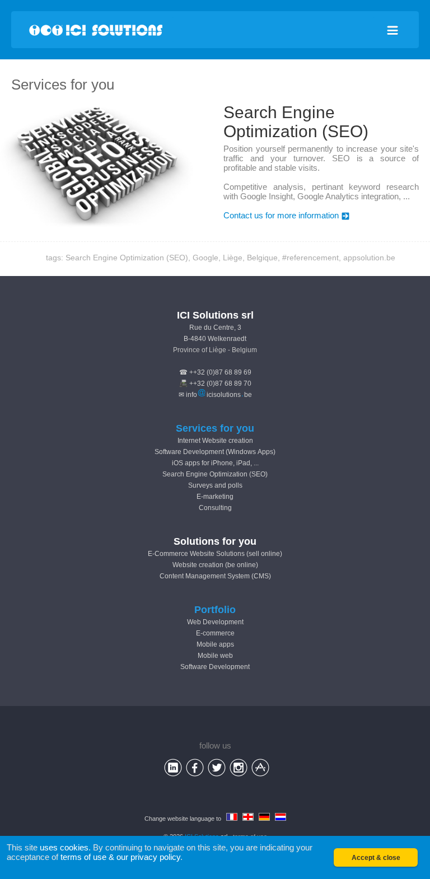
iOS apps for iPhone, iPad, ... (215, 463)
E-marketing (215, 497)
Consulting (215, 508)
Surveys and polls (215, 485)
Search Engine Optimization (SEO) (215, 474)
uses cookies (64, 847)
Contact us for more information (281, 215)
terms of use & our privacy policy (120, 857)
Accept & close (376, 858)
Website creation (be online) (215, 565)
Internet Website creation (215, 441)
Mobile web (215, 656)
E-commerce (215, 633)
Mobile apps (215, 644)
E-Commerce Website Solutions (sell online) (215, 554)
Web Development (215, 622)
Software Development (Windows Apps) (215, 452)
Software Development (215, 667)
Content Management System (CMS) (215, 576)
